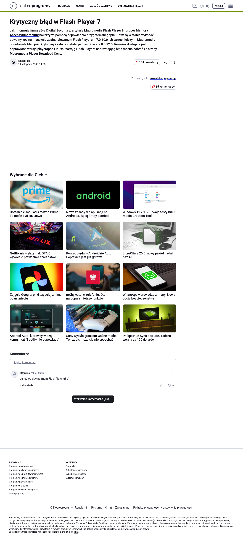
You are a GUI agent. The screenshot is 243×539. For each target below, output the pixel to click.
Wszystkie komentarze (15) (91, 399)
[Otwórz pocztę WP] (195, 6)
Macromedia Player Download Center (37, 53)
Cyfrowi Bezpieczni (130, 5)
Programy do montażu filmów (23, 478)
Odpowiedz (26, 385)
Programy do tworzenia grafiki (23, 489)
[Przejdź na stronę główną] (13, 8)
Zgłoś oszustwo (101, 5)
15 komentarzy (148, 62)
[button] (204, 6)
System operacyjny (75, 478)
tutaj (76, 532)
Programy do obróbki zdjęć (22, 466)
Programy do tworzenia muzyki (24, 470)
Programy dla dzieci (18, 486)
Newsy (80, 5)
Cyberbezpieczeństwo (76, 474)
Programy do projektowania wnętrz (26, 474)
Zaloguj (219, 5)
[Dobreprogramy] (38, 6)
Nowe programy (17, 493)
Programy (63, 5)
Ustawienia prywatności (176, 507)
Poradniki (70, 466)
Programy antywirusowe (21, 482)
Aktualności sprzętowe (76, 470)
